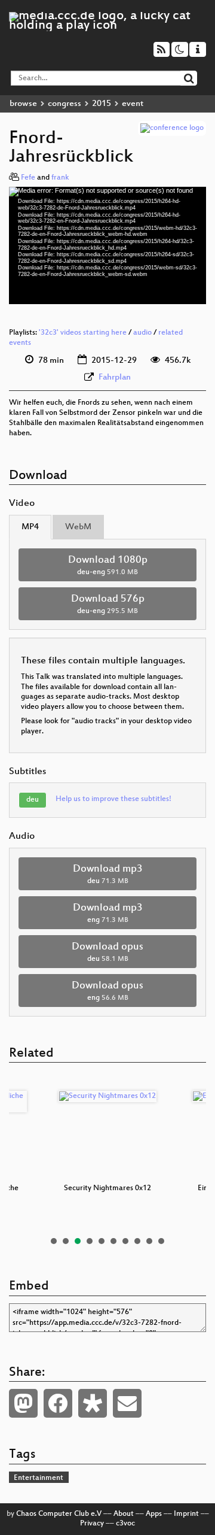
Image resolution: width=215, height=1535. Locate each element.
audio (142, 333)
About (123, 1514)
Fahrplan (115, 377)
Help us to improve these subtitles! (113, 799)
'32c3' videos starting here (83, 333)
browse (23, 104)
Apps (154, 1514)
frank (60, 178)
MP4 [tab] (30, 527)
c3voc (125, 1523)
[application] (107, 245)
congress (64, 104)
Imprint (186, 1514)
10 (161, 1241)
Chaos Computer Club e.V (59, 1514)
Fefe (28, 178)
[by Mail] (127, 1403)
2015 (101, 104)
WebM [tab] (78, 527)
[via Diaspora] (92, 1403)
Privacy (92, 1523)
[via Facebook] (58, 1403)
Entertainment (38, 1478)
